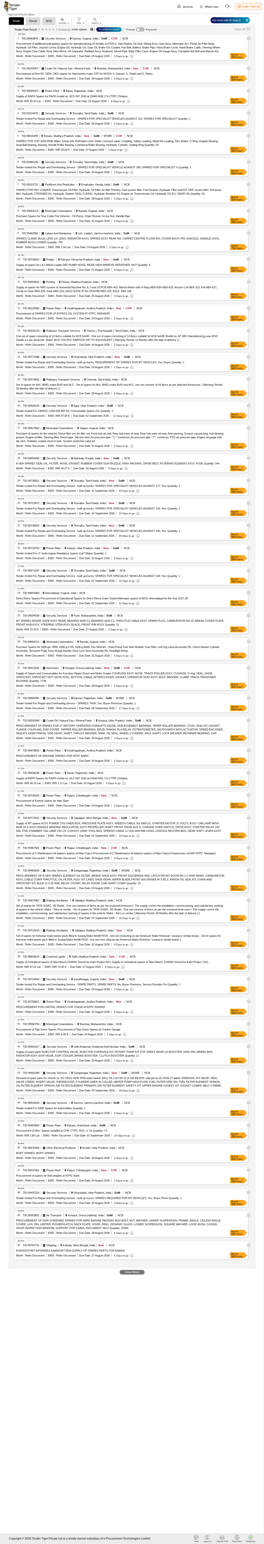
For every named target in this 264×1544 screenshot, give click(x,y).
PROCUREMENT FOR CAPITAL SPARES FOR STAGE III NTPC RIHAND (60, 1007)
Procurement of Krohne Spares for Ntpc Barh (42, 800)
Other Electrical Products (61, 1147)
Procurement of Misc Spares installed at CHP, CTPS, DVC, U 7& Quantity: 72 (61, 1130)
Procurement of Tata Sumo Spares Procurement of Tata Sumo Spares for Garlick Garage (68, 1029)
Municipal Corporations (58, 210)
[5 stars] (53, 29)
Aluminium (52, 667)
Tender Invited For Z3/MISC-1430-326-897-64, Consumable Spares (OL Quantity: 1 (64, 410)
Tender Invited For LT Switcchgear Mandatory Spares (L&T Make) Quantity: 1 (61, 553)
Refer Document (34, 56)
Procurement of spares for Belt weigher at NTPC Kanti (47, 1175)
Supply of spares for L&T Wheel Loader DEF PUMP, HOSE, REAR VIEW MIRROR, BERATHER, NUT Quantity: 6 (83, 264)
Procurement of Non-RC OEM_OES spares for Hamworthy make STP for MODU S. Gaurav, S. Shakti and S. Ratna (84, 73)
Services (187, 6)
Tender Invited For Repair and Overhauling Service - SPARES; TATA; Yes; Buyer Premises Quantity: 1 (76, 703)
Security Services (55, 38)
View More (132, 1272)
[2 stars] (42, 29)
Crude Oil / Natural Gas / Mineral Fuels (68, 68)
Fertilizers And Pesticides (60, 184)
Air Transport (53, 1215)
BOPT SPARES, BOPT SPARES (35, 1153)
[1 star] (39, 29)
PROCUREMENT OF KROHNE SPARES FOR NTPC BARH (52, 755)
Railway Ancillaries (57, 900)
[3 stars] (46, 29)
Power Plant (52, 90)
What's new (211, 6)
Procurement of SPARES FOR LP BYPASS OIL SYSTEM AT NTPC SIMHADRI (63, 313)
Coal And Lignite (55, 956)
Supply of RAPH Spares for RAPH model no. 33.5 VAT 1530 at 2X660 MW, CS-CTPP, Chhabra (71, 778)
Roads (50, 259)
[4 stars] (49, 29)
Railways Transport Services (63, 330)
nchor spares (79, 29)
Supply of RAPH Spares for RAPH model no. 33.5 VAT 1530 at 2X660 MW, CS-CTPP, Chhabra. (72, 96)
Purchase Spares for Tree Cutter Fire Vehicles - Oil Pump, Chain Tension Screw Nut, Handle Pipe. (73, 216)
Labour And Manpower (58, 233)
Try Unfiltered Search (109, 29)
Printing (50, 281)
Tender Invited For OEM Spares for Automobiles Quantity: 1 (50, 1108)
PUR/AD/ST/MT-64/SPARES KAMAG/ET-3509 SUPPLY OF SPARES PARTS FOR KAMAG (70, 1250)
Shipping (51, 1245)
